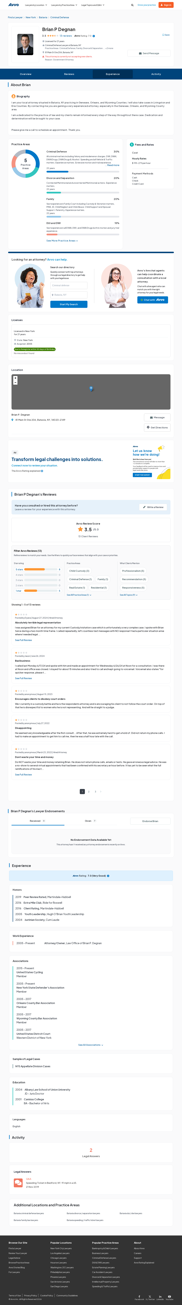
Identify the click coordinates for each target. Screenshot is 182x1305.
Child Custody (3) (79, 570)
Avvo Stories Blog (17, 1267)
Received (37, 820)
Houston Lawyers (58, 1262)
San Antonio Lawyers (60, 1281)
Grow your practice (147, 5)
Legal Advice (14, 1258)
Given (90, 820)
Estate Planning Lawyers (103, 1267)
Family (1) (103, 579)
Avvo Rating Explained (144, 1262)
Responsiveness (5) (133, 587)
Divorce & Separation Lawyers (106, 1277)
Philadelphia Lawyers (60, 1272)
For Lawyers (14, 1272)
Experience (113, 74)
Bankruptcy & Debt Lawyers (105, 1248)
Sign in (167, 4)
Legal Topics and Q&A (91, 5)
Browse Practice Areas (19, 1262)
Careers (137, 1253)
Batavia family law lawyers (26, 1220)
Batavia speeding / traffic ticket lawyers (85, 1220)
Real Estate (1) (77, 587)
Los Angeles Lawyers (60, 1253)
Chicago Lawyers (58, 1258)
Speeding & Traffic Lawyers (104, 1286)
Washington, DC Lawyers (62, 1267)
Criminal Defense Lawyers (104, 1258)
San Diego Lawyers (59, 1286)
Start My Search (69, 304)
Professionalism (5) (133, 570)
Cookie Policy (46, 1295)
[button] (91, 389)
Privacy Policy (30, 1295)
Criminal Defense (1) (80, 579)
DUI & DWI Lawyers (100, 1262)
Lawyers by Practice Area (62, 5)
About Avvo (139, 1248)
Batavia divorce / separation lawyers (83, 1213)
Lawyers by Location (34, 5)
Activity (156, 74)
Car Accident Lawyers (102, 1272)
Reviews (69, 74)
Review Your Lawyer (18, 1253)
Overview (25, 74)
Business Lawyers (100, 1253)
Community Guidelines (67, 1295)
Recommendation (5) (134, 579)
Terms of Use (15, 1295)
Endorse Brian (150, 821)
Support (138, 1258)
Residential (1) (99, 587)
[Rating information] (94, 35)
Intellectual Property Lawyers (105, 1281)
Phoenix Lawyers (58, 1277)
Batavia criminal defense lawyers (29, 1213)
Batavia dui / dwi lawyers (131, 1213)
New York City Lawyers (61, 1248)
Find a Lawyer (15, 1248)
